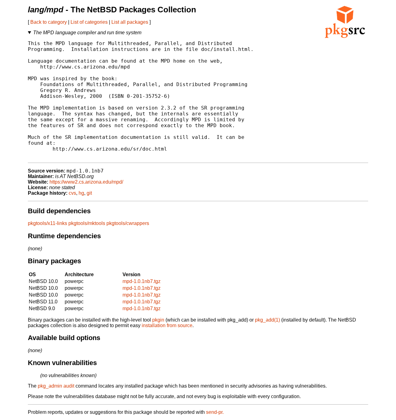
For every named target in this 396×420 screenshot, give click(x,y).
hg (81, 193)
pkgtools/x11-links (47, 223)
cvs (72, 193)
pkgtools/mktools (86, 223)
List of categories (89, 22)
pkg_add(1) (267, 319)
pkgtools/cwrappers (127, 223)
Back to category (48, 22)
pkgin (158, 319)
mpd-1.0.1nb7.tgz (142, 281)
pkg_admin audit (56, 386)
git (89, 193)
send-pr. (215, 412)
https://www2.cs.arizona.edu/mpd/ (86, 182)
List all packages (129, 22)
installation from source (167, 325)
